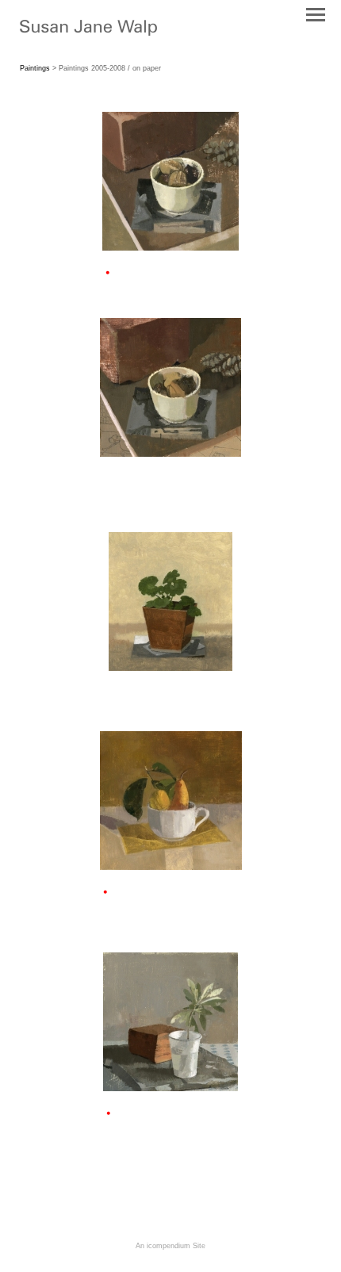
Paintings (35, 68)
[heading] (88, 32)
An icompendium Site (170, 1246)
